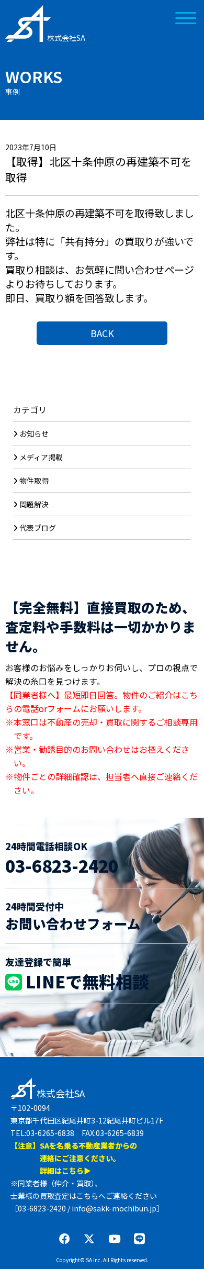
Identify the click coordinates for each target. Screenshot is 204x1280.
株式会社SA (66, 37)
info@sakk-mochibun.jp (114, 1208)
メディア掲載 (41, 457)
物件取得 (34, 480)
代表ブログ (37, 527)
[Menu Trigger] (185, 17)
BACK (102, 333)
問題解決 (34, 504)
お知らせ (34, 433)
